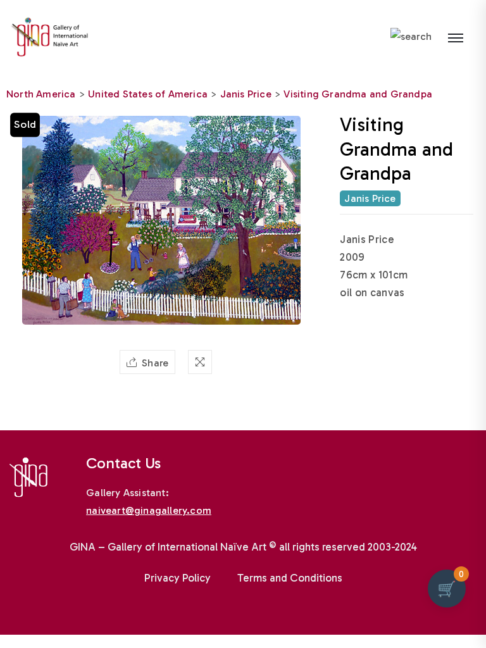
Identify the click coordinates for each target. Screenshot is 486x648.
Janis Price (245, 94)
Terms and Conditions (289, 577)
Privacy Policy (177, 577)
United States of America (148, 94)
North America (41, 94)
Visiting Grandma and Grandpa (358, 94)
